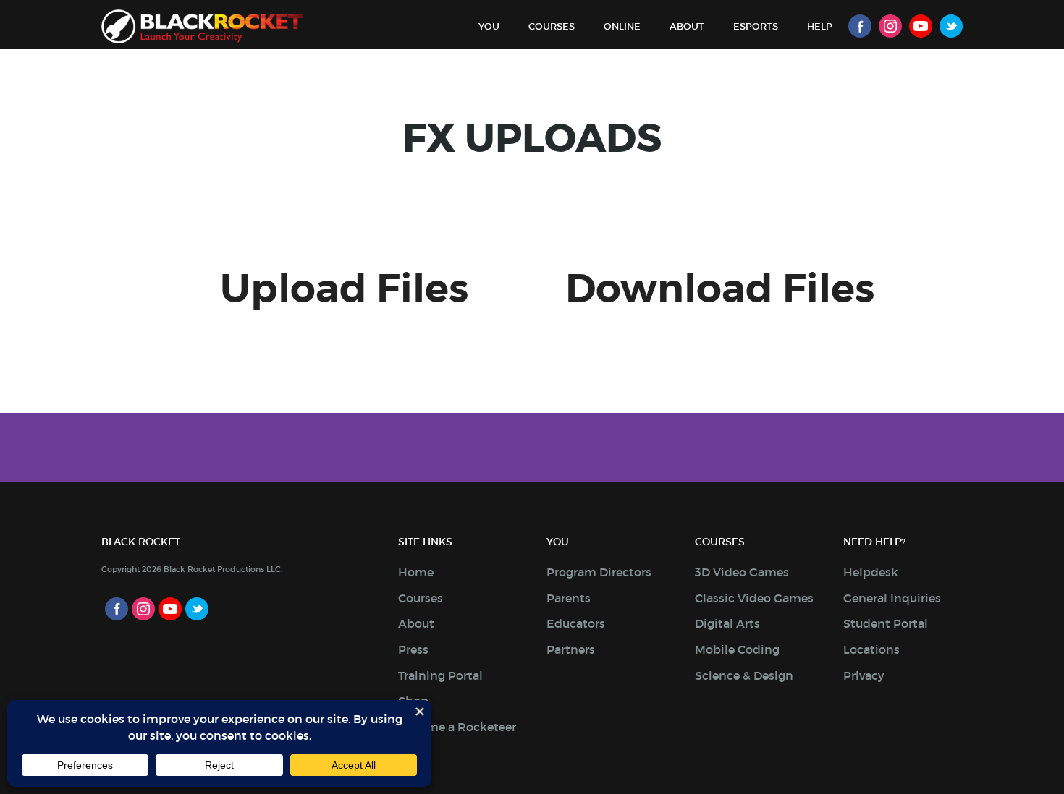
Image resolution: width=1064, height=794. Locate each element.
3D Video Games (742, 572)
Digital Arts (727, 623)
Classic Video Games (754, 598)
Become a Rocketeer (457, 727)
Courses (551, 26)
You (488, 26)
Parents (568, 598)
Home (416, 572)
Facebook (859, 26)
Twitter (951, 26)
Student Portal (885, 623)
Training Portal (440, 675)
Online (622, 26)
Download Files (719, 289)
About (687, 26)
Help (819, 26)
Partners (570, 649)
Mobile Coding (737, 649)
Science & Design (744, 675)
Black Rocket (202, 26)
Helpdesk (870, 572)
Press (413, 649)
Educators (575, 623)
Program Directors (598, 572)
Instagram (890, 26)
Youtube (920, 26)
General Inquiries (892, 598)
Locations (871, 649)
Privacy (863, 675)
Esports (755, 26)
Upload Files (344, 289)
